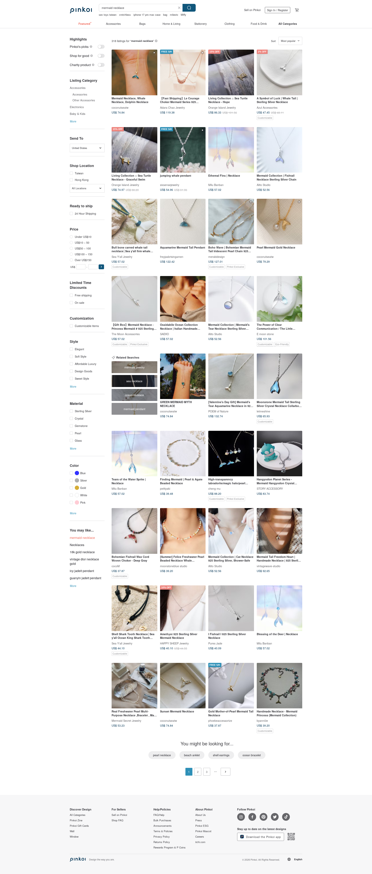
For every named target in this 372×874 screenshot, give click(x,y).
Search (189, 8)
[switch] (87, 46)
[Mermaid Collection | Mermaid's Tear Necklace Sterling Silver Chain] (231, 299)
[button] (101, 266)
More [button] (73, 121)
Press (198, 820)
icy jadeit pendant (82, 571)
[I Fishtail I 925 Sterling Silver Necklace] (231, 608)
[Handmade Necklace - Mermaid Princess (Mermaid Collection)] (279, 686)
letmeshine (263, 411)
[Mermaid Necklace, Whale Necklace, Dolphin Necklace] (134, 72)
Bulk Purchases (162, 820)
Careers (199, 836)
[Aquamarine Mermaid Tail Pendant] (183, 221)
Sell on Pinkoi (252, 10)
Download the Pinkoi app (263, 837)
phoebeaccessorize (220, 721)
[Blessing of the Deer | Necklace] (279, 608)
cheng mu (214, 488)
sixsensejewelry (169, 185)
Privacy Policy (161, 836)
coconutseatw (120, 107)
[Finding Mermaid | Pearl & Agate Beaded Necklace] (183, 454)
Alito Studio (263, 185)
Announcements (162, 825)
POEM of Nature (218, 411)
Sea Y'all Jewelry (122, 256)
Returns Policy (161, 842)
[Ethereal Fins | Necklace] (231, 150)
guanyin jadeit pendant (85, 578)
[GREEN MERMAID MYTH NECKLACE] (183, 376)
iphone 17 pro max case (146, 14)
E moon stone (265, 334)
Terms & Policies (163, 831)
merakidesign (216, 256)
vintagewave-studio (268, 566)
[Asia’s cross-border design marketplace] (81, 10)
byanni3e (262, 721)
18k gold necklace (82, 552)
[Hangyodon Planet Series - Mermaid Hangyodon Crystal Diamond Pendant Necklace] (279, 454)
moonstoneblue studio (173, 566)
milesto (174, 14)
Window (74, 836)
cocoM (116, 566)
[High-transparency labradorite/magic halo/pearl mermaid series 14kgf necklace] (231, 454)
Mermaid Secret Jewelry (126, 721)
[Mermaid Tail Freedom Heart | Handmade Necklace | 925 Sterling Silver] (279, 531)
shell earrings (221, 755)
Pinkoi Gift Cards (79, 825)
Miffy (183, 14)
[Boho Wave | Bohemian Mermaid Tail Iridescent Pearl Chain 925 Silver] (231, 221)
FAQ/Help (158, 815)
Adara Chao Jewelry (172, 107)
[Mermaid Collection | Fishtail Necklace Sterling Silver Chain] (279, 150)
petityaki (165, 488)
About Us (200, 815)
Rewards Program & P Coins (169, 847)
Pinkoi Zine (76, 820)
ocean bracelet (252, 755)
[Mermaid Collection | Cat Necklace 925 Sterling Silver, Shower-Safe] (231, 531)
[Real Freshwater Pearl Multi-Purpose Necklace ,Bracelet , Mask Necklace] (134, 686)
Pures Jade (215, 643)
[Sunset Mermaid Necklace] (183, 686)
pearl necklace (162, 755)
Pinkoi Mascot (203, 831)
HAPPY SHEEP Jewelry (174, 643)
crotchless (125, 14)
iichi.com (200, 842)
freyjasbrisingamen (171, 256)
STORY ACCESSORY (270, 488)
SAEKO (164, 334)
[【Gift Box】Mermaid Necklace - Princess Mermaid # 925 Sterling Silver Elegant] (134, 299)
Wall (72, 831)
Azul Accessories (267, 107)
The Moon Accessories (126, 334)
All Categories (77, 815)
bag (165, 14)
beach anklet (192, 755)
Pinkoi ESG (201, 825)
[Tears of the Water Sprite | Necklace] (134, 454)
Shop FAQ (117, 820)
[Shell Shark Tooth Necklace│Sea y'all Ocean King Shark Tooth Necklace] (134, 608)
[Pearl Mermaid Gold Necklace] (279, 221)
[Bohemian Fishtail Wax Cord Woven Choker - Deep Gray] (134, 531)
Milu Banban (216, 185)
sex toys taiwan (107, 14)
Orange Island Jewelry (222, 107)
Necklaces (77, 545)
